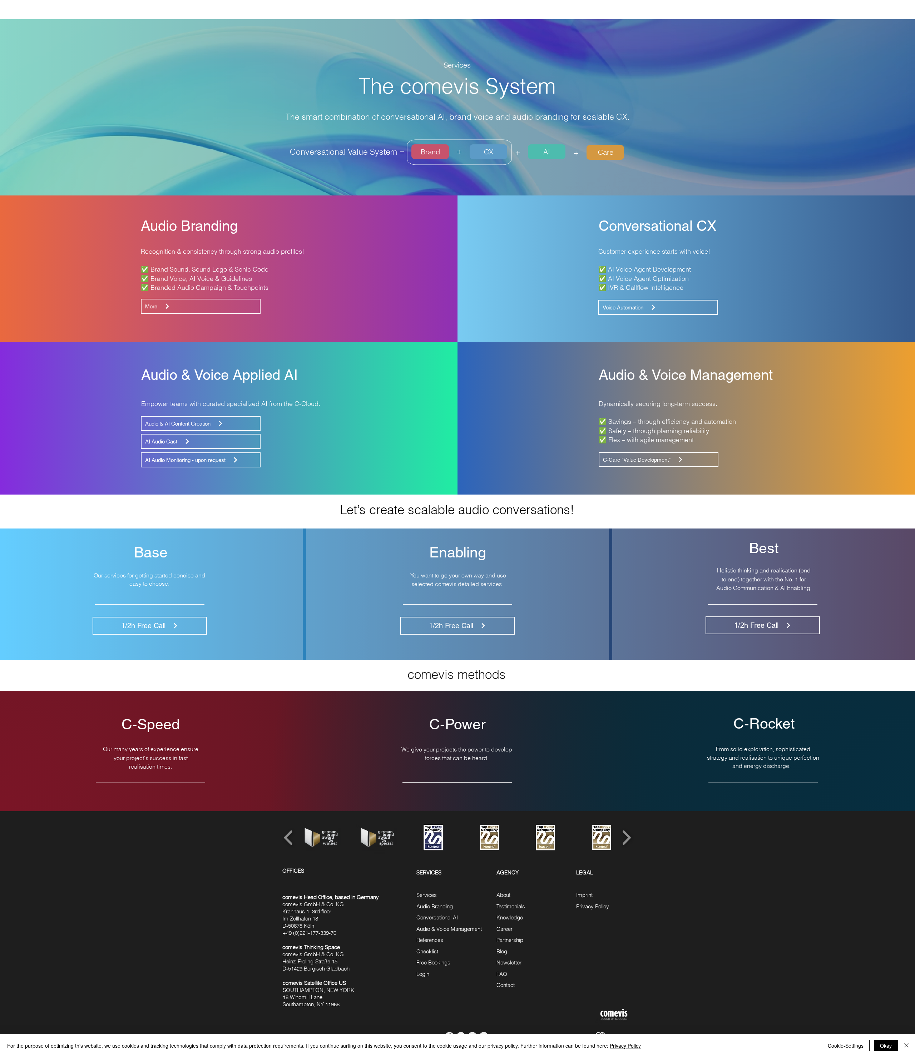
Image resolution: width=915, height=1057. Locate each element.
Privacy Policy (625, 1045)
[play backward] (289, 837)
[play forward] (626, 837)
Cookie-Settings (846, 1045)
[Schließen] (906, 1045)
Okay (886, 1045)
